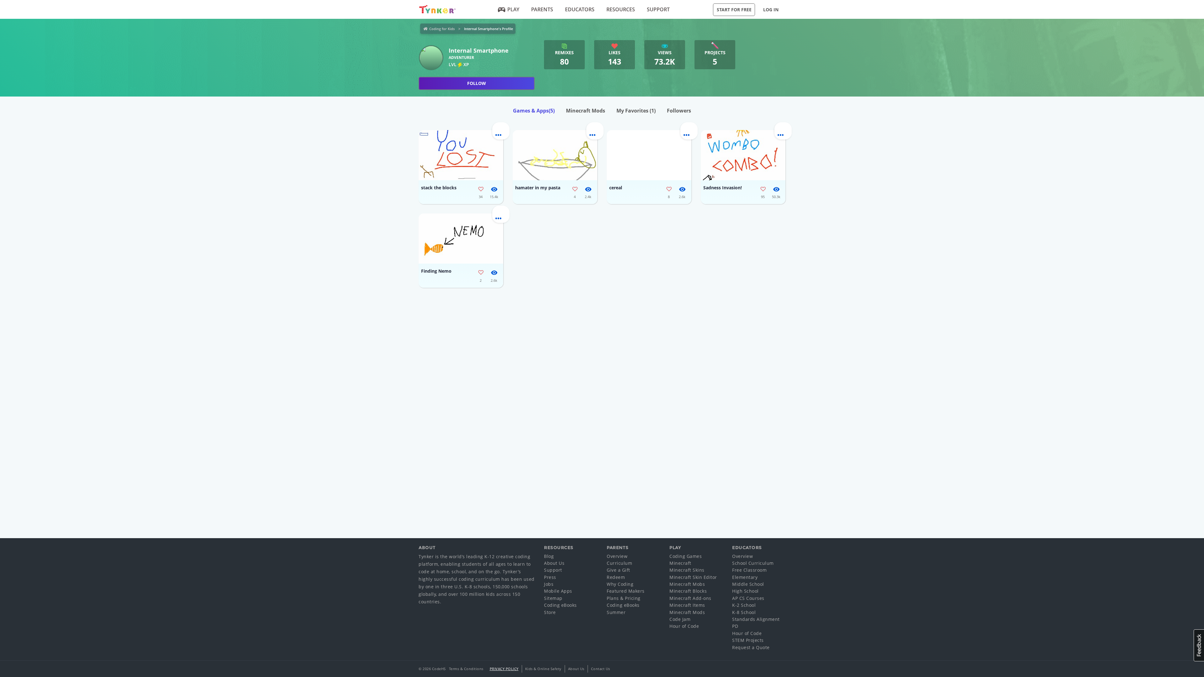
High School (745, 591)
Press (550, 577)
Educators (579, 9)
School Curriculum (753, 563)
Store (550, 612)
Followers (679, 110)
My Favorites (636, 110)
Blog (549, 556)
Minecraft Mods (585, 110)
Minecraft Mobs (687, 584)
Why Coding (620, 584)
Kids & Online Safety (543, 668)
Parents (542, 9)
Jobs (548, 584)
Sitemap (553, 598)
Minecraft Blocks (688, 591)
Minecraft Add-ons (690, 598)
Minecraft (680, 563)
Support (658, 9)
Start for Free (734, 10)
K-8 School (744, 612)
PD (735, 626)
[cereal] (649, 155)
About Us (554, 563)
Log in (771, 10)
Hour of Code (684, 626)
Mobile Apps (558, 591)
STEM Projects (748, 640)
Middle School (748, 584)
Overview (617, 556)
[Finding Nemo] (461, 238)
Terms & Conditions (466, 668)
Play (513, 9)
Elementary (745, 577)
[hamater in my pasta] (555, 155)
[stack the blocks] (461, 155)
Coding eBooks (560, 605)
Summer (616, 612)
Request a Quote (751, 647)
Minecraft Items (687, 605)
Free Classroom (749, 570)
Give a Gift (618, 570)
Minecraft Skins (687, 570)
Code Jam (679, 619)
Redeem (616, 577)
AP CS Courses (748, 598)
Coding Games (685, 556)
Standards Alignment (756, 619)
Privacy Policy (504, 668)
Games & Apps (534, 110)
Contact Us (600, 668)
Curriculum (619, 563)
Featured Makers (626, 591)
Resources (620, 9)
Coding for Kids (442, 28)
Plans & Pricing (624, 598)
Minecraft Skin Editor (693, 577)
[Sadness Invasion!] (743, 155)
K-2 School (744, 605)
